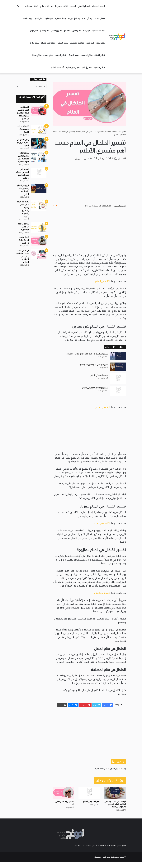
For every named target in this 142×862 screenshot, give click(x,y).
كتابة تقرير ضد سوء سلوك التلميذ (23, 129)
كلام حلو (67, 30)
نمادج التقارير (62, 43)
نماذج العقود (60, 55)
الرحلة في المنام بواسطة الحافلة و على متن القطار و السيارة (23, 256)
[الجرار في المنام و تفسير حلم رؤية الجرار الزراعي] (38, 188)
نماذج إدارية (34, 43)
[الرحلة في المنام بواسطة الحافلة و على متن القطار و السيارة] (38, 254)
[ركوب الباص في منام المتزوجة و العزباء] (38, 143)
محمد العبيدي (119, 206)
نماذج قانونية (99, 67)
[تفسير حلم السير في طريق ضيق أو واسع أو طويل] (38, 173)
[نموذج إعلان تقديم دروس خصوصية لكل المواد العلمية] (38, 156)
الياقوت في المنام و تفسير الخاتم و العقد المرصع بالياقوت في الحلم (115, 804)
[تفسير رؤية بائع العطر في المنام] (118, 391)
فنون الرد (86, 30)
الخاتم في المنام (103, 281)
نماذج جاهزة (48, 55)
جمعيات (28, 6)
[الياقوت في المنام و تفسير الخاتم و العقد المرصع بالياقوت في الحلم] (115, 793)
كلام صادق (44, 30)
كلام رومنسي (56, 30)
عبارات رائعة (28, 18)
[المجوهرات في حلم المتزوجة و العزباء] (118, 367)
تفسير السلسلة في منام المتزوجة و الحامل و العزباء (87, 354)
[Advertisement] (89, 182)
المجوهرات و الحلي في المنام (92, 131)
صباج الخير (39, 18)
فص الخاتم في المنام (91, 801)
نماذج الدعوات (86, 55)
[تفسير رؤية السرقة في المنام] (63, 793)
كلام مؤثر (34, 30)
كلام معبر (90, 43)
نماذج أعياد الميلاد (48, 43)
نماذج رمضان (36, 55)
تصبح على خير (56, 6)
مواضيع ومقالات (77, 43)
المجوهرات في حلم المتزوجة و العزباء (93, 364)
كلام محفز (100, 43)
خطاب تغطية (99, 18)
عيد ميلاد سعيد (98, 30)
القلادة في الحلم (102, 523)
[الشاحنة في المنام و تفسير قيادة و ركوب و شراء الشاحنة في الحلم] (38, 111)
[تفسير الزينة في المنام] (118, 378)
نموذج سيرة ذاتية (73, 67)
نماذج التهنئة (99, 55)
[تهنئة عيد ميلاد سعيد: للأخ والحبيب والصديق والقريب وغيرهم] (38, 205)
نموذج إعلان (87, 67)
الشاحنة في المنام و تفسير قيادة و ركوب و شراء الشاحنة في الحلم (23, 113)
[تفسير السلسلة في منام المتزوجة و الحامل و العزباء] (118, 356)
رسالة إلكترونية (74, 18)
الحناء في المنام (103, 407)
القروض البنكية (70, 6)
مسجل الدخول (109, 769)
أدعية (102, 6)
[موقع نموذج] (117, 36)
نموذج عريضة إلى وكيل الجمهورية (23, 227)
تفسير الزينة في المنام (99, 375)
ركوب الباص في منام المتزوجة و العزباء (23, 142)
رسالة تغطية (60, 18)
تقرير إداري (44, 6)
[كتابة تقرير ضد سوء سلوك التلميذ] (38, 130)
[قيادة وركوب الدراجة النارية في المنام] (38, 241)
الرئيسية (120, 131)
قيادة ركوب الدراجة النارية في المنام (24, 240)
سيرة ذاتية (49, 18)
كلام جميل (76, 30)
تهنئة (36, 6)
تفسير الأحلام (56, 67)
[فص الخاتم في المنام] (89, 793)
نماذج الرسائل (73, 55)
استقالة (95, 6)
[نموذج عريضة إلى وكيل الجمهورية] (38, 227)
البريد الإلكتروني (84, 6)
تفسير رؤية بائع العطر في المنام (95, 388)
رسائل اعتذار (87, 18)
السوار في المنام (102, 593)
